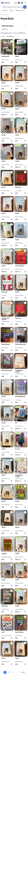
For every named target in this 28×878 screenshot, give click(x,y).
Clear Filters (5, 29)
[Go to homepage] (5, 3)
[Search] (24, 7)
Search (7, 14)
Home (2, 14)
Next (23, 672)
